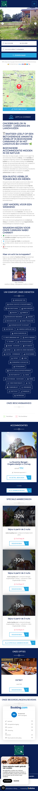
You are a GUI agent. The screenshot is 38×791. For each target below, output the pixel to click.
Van (6, 43)
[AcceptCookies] (3, 787)
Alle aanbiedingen (17, 490)
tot (20, 43)
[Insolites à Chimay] (4, 3)
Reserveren (17, 543)
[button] (2, 23)
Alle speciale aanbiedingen (16, 643)
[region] (15, 770)
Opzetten (16, 781)
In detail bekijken (16, 478)
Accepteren (7, 781)
